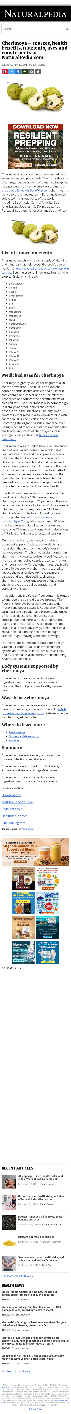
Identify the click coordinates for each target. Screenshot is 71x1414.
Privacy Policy (35, 1409)
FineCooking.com (13, 823)
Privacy (5, 1387)
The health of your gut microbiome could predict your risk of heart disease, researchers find (34, 1324)
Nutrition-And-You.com (17, 802)
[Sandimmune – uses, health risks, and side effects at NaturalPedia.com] (9, 1263)
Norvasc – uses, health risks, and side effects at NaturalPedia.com (41, 1198)
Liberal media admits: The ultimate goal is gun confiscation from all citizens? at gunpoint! (30, 1293)
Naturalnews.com (22, 1315)
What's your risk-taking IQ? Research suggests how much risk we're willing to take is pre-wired (33, 1357)
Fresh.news (15, 740)
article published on (34, 711)
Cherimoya (28, 829)
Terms (13, 1387)
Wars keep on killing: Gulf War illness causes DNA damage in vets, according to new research (31, 1309)
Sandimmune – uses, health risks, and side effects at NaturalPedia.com (41, 1259)
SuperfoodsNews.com (24, 736)
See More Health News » (16, 1371)
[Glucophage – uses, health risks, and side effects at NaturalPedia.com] (9, 1182)
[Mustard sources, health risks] (9, 1243)
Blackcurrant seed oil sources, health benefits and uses (40, 1218)
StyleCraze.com (12, 809)
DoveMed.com (11, 795)
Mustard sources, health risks (36, 1237)
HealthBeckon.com (14, 816)
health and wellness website (27, 519)
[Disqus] (35, 1019)
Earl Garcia (39, 64)
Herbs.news (17, 732)
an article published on (34, 188)
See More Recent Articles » (17, 1275)
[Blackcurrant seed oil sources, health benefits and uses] (9, 1222)
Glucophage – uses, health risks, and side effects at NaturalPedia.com (40, 1178)
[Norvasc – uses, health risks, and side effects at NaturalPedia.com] (9, 1202)
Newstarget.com (22, 1300)
